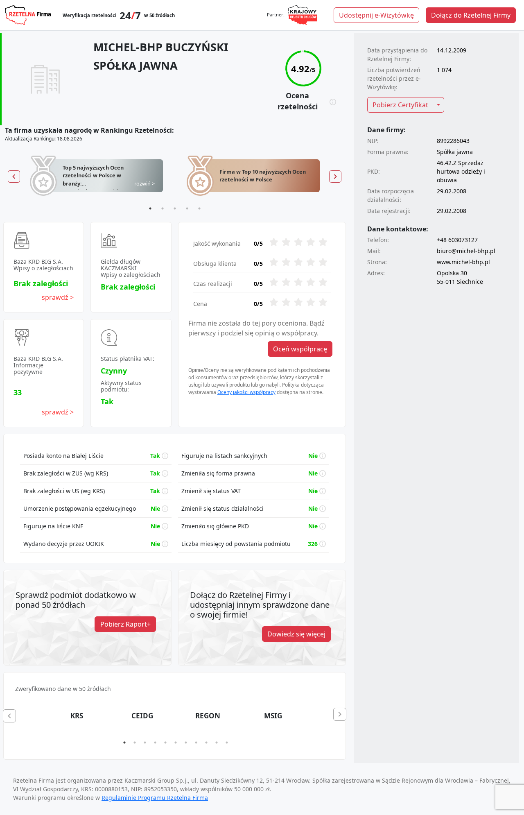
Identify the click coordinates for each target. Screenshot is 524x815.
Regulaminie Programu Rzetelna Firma (155, 797)
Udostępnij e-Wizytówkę (376, 15)
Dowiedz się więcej (296, 633)
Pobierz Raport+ (125, 624)
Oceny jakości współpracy (246, 392)
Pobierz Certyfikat (400, 104)
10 (216, 742)
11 (227, 742)
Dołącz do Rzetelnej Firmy (470, 15)
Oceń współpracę (300, 348)
